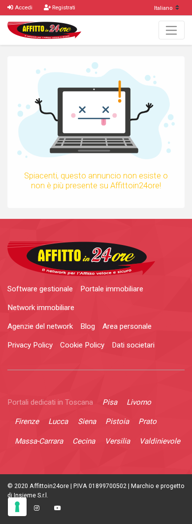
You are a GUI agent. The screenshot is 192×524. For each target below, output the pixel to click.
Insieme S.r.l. (31, 495)
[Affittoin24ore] (44, 30)
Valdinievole (159, 441)
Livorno (139, 402)
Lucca (58, 421)
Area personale (127, 326)
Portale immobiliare (111, 288)
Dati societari (133, 345)
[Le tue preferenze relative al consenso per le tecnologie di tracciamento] (17, 506)
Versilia (117, 441)
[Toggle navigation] (172, 30)
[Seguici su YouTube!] (57, 508)
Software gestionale (40, 288)
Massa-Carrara (39, 441)
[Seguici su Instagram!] (36, 508)
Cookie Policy (82, 345)
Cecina (83, 441)
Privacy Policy (30, 345)
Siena (87, 421)
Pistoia (117, 421)
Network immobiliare (40, 307)
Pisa (109, 402)
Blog (87, 326)
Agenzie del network (40, 326)
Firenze (27, 421)
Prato (147, 421)
